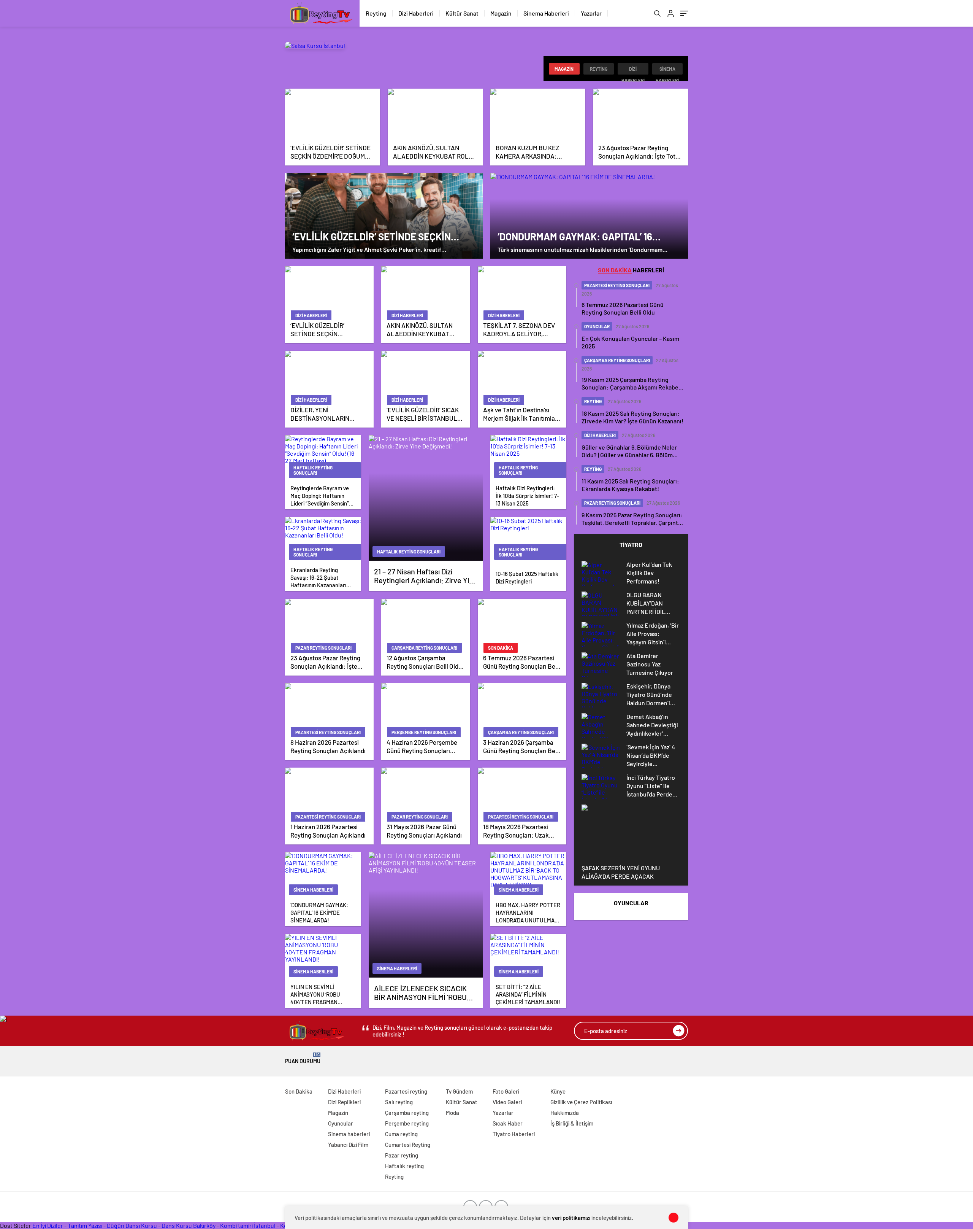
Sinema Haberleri (546, 13)
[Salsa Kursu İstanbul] (315, 45)
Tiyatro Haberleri (514, 1133)
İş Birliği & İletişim (571, 1123)
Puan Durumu (302, 1058)
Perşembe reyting (407, 1123)
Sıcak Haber (508, 1123)
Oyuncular (340, 1123)
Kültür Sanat (462, 13)
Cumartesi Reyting (407, 1144)
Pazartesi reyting (406, 1091)
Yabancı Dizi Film (348, 1144)
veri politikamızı (571, 1217)
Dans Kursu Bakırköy (189, 1225)
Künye (558, 1091)
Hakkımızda (564, 1112)
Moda (452, 1112)
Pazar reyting (401, 1155)
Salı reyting (399, 1102)
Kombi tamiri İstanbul (248, 1225)
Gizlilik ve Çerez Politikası (581, 1102)
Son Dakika (298, 1091)
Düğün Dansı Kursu (132, 1225)
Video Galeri (507, 1102)
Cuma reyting (401, 1133)
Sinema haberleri (667, 70)
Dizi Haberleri (416, 13)
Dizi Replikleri (344, 1102)
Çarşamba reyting (407, 1112)
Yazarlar (591, 13)
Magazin (501, 13)
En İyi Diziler (47, 1225)
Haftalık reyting (404, 1165)
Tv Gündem (459, 1091)
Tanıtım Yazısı (85, 1225)
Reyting (376, 13)
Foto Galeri (506, 1091)
